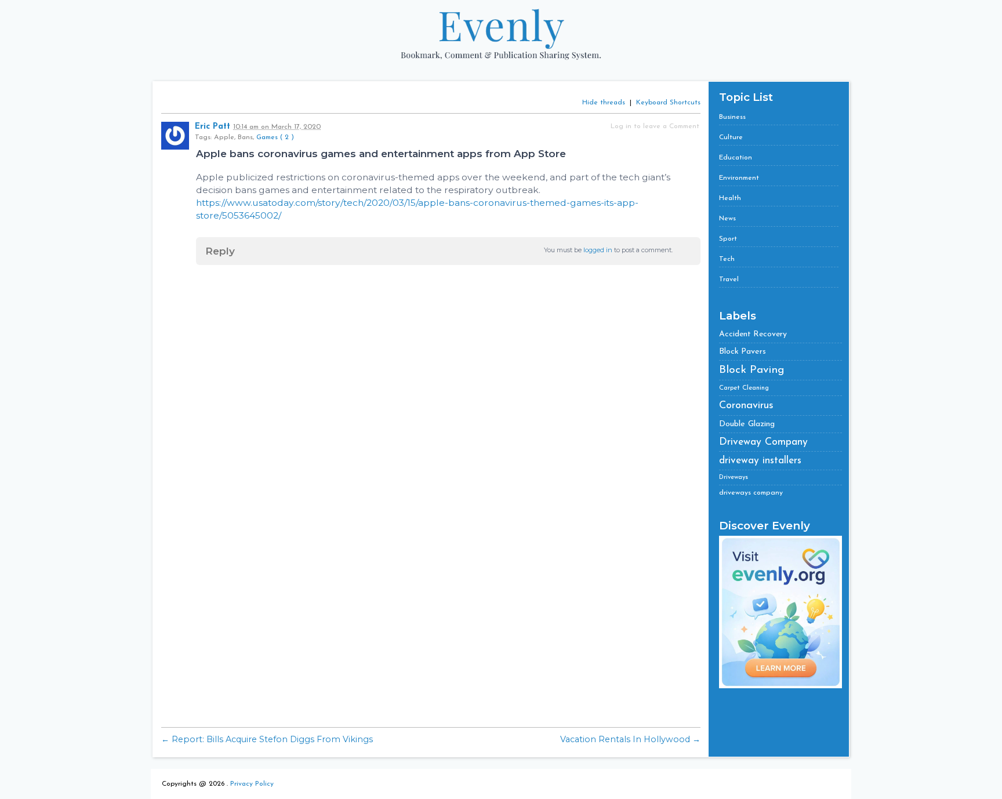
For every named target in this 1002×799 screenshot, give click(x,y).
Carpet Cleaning (744, 387)
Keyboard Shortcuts (668, 102)
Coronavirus (746, 405)
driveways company (751, 492)
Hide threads (603, 102)
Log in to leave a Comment (655, 126)
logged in (597, 250)
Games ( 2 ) (275, 137)
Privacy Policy (252, 783)
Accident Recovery (753, 334)
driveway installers (760, 461)
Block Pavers (742, 351)
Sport (728, 238)
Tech (727, 259)
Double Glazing (747, 424)
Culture (731, 137)
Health (730, 198)
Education (735, 157)
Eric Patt (212, 126)
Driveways (733, 477)
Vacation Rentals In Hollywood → (630, 739)
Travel (729, 279)
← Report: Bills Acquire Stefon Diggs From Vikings (267, 739)
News (727, 218)
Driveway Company (763, 442)
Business (732, 117)
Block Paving (752, 370)
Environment (739, 178)
